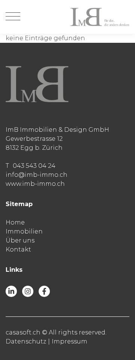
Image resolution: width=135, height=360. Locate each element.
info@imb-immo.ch (37, 174)
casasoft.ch (23, 332)
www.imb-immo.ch (35, 183)
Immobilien (24, 231)
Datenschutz (26, 341)
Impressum (69, 341)
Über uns (20, 240)
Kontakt (18, 249)
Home (15, 222)
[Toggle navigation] (13, 16)
